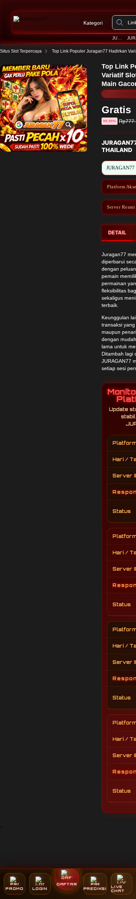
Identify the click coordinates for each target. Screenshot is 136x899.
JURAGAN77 (118, 38)
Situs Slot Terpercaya (21, 51)
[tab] (117, 233)
